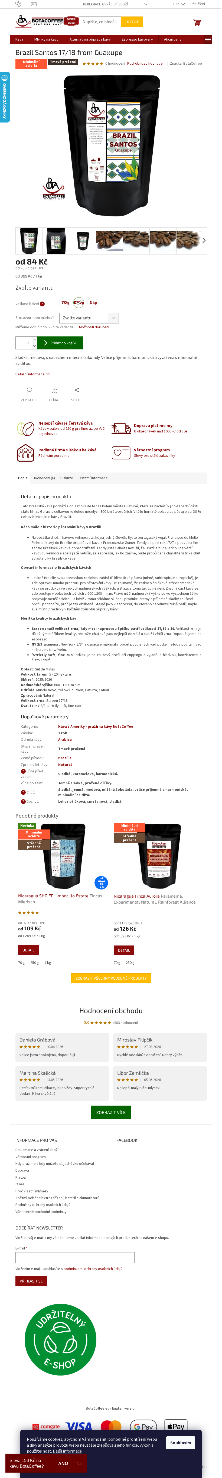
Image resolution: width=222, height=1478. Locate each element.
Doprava (22, 1170)
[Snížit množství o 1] (34, 346)
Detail (28, 950)
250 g (34, 963)
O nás (20, 1184)
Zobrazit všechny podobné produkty (111, 978)
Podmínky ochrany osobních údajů (42, 1205)
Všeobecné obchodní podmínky (41, 1212)
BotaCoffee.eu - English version (111, 1408)
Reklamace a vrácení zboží (105, 4)
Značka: (186, 63)
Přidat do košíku (63, 342)
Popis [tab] (22, 478)
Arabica (65, 739)
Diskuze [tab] (66, 478)
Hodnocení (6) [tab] (44, 478)
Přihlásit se (31, 1281)
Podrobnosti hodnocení (146, 63)
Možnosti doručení (94, 327)
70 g (21, 963)
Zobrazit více (111, 1112)
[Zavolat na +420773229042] (23, 4)
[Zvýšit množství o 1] (34, 340)
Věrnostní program (30, 1157)
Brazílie (65, 758)
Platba (20, 1177)
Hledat (132, 21)
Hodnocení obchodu (111, 1010)
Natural (65, 765)
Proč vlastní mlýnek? (31, 1191)
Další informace (67, 1451)
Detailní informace (30, 374)
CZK (176, 4)
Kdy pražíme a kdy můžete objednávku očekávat (54, 1163)
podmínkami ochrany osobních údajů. (93, 1269)
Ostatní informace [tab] (93, 478)
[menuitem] (19, 39)
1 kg (47, 963)
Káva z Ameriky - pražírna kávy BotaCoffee (95, 726)
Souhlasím (180, 1443)
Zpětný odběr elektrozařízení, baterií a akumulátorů (57, 1198)
